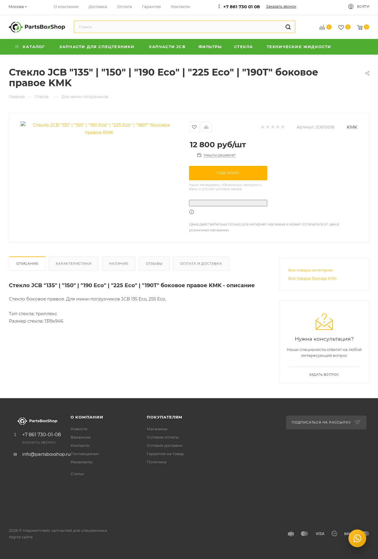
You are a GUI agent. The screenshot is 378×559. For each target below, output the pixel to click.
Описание (27, 263)
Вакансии (81, 437)
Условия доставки (165, 445)
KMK (352, 127)
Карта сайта (21, 537)
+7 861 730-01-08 (41, 434)
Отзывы (154, 263)
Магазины (157, 428)
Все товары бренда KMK (312, 278)
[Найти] (288, 27)
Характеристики (73, 263)
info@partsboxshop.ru (46, 454)
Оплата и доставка (201, 263)
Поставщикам (85, 453)
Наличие (118, 263)
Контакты (80, 445)
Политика (157, 462)
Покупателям (165, 417)
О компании (87, 417)
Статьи (77, 473)
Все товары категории (310, 270)
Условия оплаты (163, 437)
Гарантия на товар (165, 453)
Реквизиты (81, 462)
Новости (79, 428)
